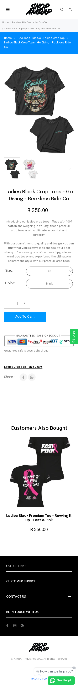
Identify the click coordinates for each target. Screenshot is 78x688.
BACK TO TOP (39, 679)
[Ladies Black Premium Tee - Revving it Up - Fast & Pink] (39, 474)
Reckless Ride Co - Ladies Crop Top (30, 22)
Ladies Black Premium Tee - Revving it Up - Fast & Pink (39, 518)
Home (5, 22)
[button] (70, 169)
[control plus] (26, 304)
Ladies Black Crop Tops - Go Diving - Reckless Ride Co (37, 45)
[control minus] (8, 304)
